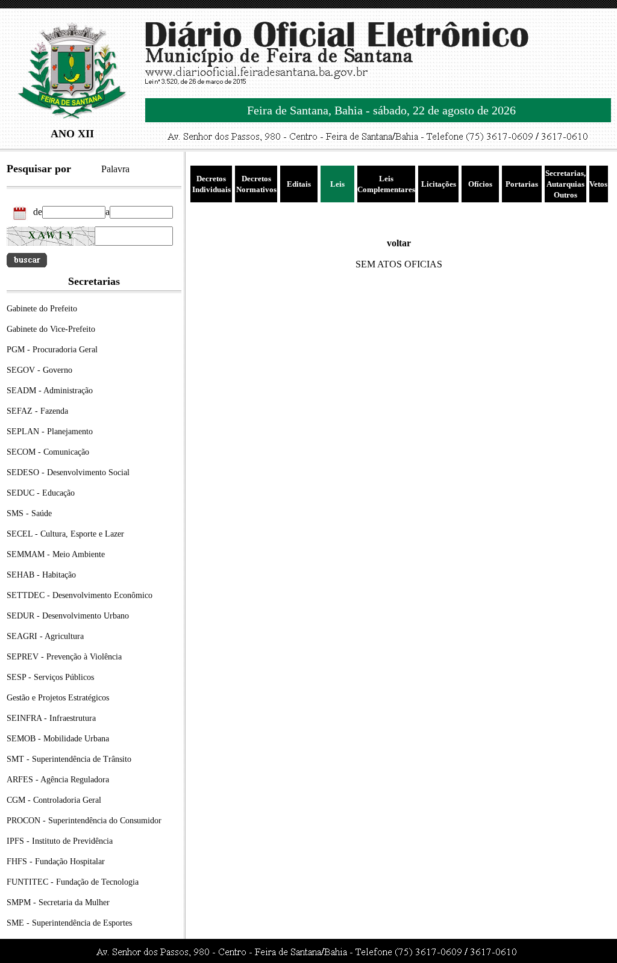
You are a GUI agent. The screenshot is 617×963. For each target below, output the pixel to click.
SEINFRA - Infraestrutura (51, 718)
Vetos (598, 184)
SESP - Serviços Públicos (50, 677)
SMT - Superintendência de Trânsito (69, 759)
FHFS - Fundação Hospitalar (56, 861)
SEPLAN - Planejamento (50, 431)
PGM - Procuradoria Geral (52, 349)
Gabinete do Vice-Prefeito (51, 329)
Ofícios (480, 184)
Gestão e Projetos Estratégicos (58, 697)
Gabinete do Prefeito (42, 308)
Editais (299, 184)
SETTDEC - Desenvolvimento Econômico (79, 595)
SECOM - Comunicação (48, 452)
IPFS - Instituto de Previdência (60, 841)
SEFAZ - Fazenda (37, 411)
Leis (337, 184)
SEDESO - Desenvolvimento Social (68, 472)
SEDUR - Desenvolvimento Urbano (68, 615)
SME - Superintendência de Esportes (69, 922)
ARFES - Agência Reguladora (58, 779)
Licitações (438, 184)
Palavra (115, 169)
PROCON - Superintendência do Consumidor (84, 820)
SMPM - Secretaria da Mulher (58, 902)
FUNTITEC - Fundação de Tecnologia (73, 882)
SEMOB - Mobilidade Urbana (58, 738)
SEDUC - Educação (41, 492)
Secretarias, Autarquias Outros (565, 184)
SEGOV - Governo (39, 370)
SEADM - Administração (50, 390)
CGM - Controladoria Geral (54, 800)
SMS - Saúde (29, 513)
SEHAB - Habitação (41, 574)
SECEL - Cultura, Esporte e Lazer (65, 533)
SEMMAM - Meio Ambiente (56, 554)
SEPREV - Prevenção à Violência (64, 656)
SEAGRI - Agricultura (45, 636)
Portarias (522, 184)
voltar (399, 243)
